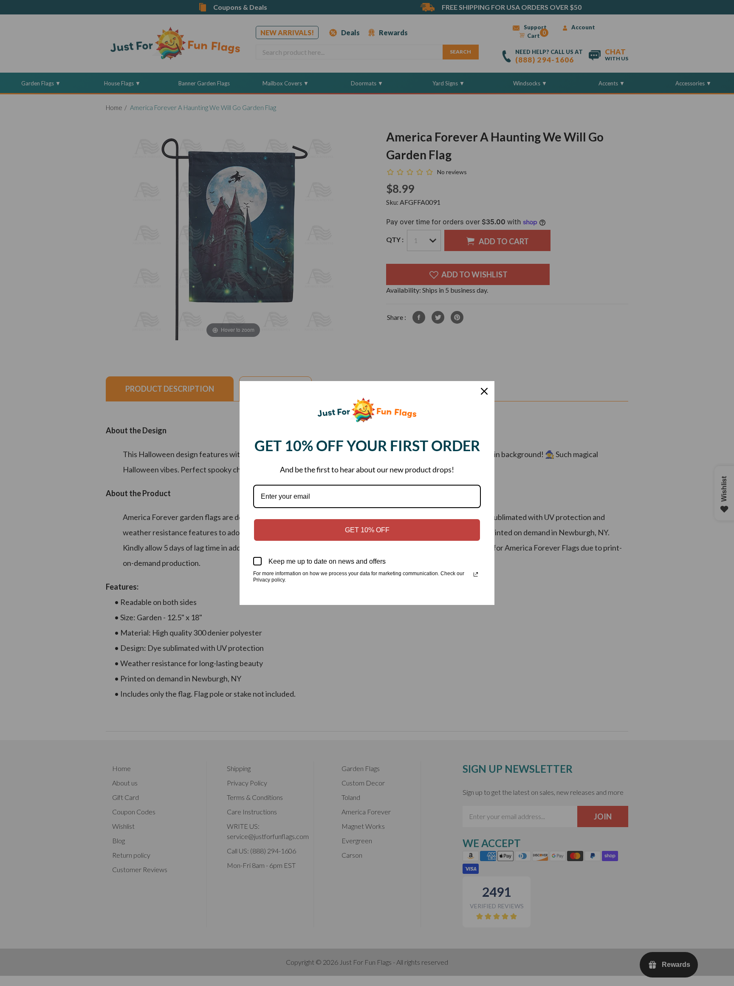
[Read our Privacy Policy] (476, 574)
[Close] (484, 391)
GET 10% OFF (367, 530)
